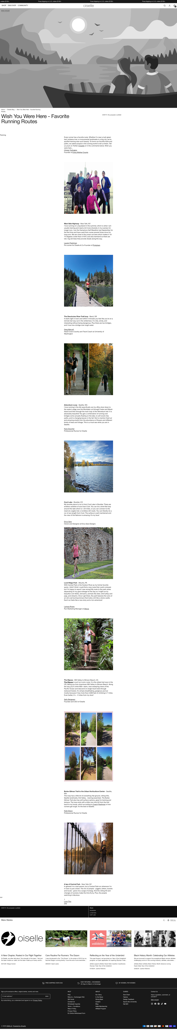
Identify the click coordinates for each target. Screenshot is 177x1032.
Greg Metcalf (69, 329)
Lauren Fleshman (70, 243)
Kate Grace (68, 811)
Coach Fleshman (99, 804)
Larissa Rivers (69, 607)
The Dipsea (68, 682)
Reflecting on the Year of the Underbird (107, 956)
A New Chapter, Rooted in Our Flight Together (21, 956)
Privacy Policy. (37, 1000)
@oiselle (81, 146)
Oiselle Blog (10, 109)
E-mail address (7, 996)
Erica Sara (68, 522)
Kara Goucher (69, 429)
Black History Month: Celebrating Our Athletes (154, 956)
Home (3, 109)
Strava (86, 609)
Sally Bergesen (69, 699)
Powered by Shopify (19, 1026)
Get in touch (155, 1000)
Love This (67, 901)
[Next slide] (168, 920)
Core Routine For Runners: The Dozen (62, 956)
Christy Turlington (70, 150)
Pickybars (96, 245)
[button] (164, 5)
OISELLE (9, 1026)
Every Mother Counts (80, 152)
